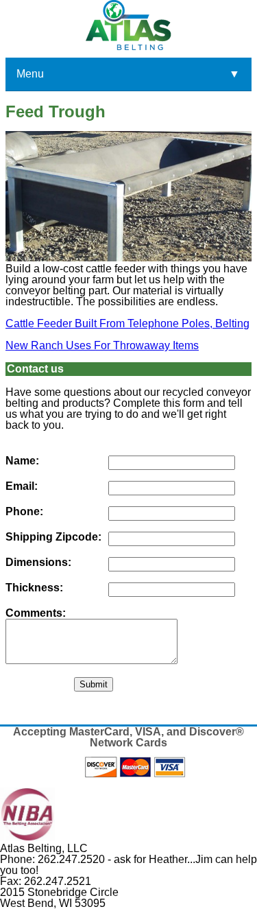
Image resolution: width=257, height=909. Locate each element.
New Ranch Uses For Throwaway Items (102, 345)
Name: (22, 461)
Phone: (24, 511)
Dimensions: (38, 562)
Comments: (35, 613)
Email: (21, 486)
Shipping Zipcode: (53, 537)
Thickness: (34, 587)
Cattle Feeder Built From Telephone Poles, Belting (127, 323)
